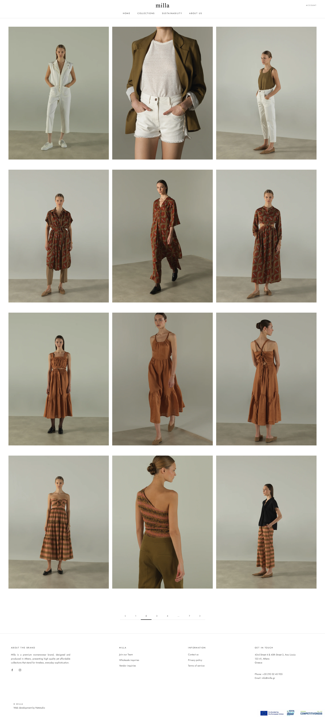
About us (195, 13)
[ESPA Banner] (291, 711)
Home (127, 13)
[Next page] (200, 616)
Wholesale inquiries (129, 660)
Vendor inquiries (127, 665)
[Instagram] (20, 670)
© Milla (18, 704)
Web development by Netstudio (29, 707)
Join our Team (126, 654)
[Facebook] (12, 670)
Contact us (193, 654)
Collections (146, 13)
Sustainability (172, 13)
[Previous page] (125, 616)
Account (311, 5)
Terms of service (196, 665)
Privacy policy (195, 660)
